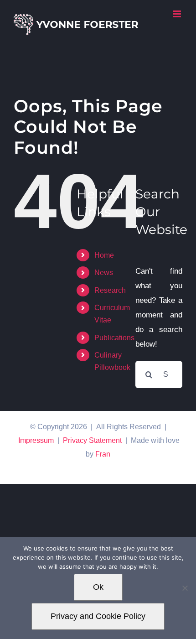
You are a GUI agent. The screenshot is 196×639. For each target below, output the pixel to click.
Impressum (36, 440)
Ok (98, 587)
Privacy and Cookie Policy (98, 616)
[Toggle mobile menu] (177, 14)
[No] (184, 587)
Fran (102, 454)
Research (110, 290)
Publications (114, 338)
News (103, 272)
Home (104, 255)
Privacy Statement (92, 440)
